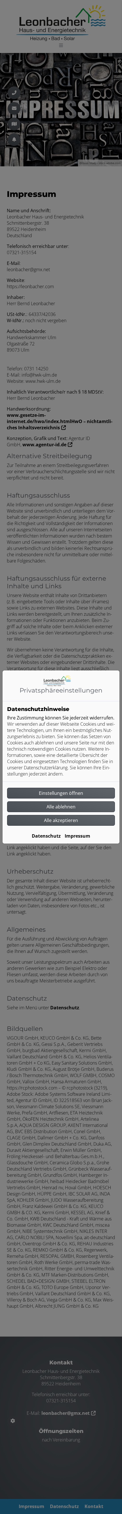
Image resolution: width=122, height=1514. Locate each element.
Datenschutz (46, 836)
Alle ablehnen (61, 807)
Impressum (77, 836)
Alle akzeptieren (61, 820)
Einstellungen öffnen (61, 793)
